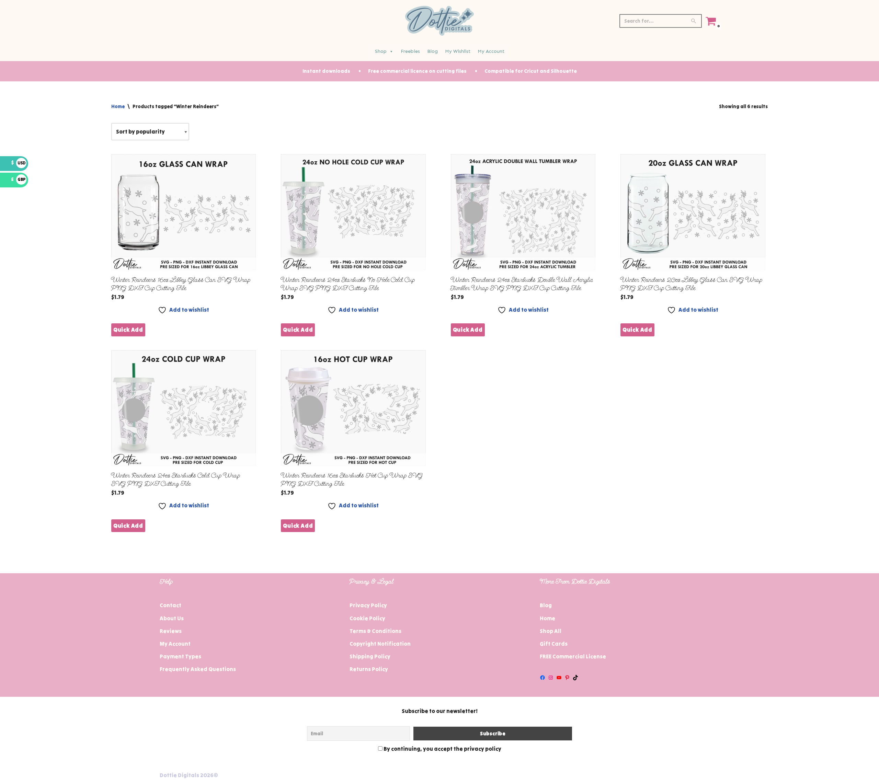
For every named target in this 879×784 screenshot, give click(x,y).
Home (118, 106)
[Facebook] (542, 677)
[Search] (694, 21)
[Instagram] (550, 677)
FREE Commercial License (573, 656)
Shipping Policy (370, 656)
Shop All (550, 630)
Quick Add (128, 329)
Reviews (171, 630)
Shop (381, 51)
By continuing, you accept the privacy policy (442, 748)
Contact (170, 605)
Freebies (410, 51)
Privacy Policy (368, 605)
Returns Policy (369, 669)
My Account (491, 51)
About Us (172, 618)
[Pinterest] (567, 677)
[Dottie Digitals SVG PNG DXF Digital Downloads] (439, 21)
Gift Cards (554, 643)
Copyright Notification (380, 643)
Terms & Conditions (375, 630)
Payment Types (180, 656)
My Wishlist (457, 51)
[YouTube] (559, 677)
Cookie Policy (367, 618)
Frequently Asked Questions (198, 669)
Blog (432, 51)
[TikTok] (575, 677)
